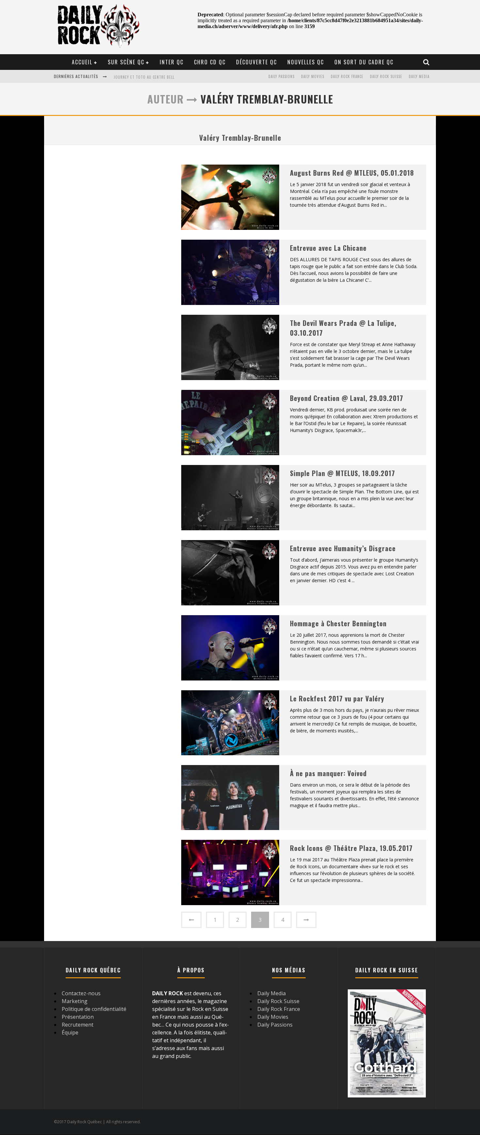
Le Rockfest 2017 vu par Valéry (337, 698)
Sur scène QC (126, 62)
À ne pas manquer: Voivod (328, 773)
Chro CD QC (210, 62)
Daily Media (419, 76)
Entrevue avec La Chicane (328, 248)
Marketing (75, 1001)
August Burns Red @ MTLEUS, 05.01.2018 (352, 173)
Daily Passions (281, 76)
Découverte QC (256, 62)
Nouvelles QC (305, 62)
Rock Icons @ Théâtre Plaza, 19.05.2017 (351, 848)
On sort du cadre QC (363, 62)
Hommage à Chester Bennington (338, 623)
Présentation (78, 1016)
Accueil (82, 62)
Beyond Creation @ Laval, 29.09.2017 (346, 398)
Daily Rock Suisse (386, 76)
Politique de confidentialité (94, 1009)
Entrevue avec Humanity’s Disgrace (343, 548)
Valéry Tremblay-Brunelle (240, 137)
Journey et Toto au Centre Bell (144, 77)
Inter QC (172, 62)
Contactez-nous (81, 993)
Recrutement (77, 1024)
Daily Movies (312, 76)
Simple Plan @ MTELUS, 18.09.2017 (342, 473)
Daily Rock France (347, 76)
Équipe (70, 1032)
